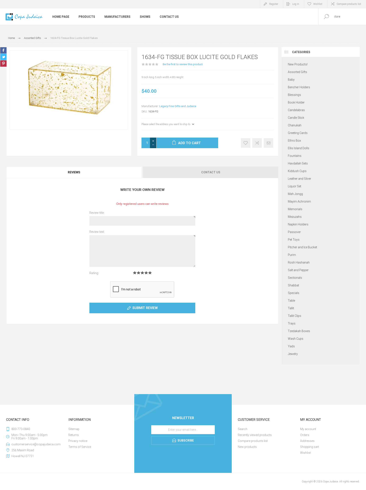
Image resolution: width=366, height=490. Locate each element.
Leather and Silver (299, 178)
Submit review (145, 308)
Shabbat (293, 285)
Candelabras (296, 110)
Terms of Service (79, 447)
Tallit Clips (294, 315)
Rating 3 (142, 272)
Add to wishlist (245, 143)
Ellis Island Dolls (298, 148)
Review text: (97, 231)
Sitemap (73, 429)
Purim (292, 255)
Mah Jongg (295, 194)
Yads (291, 346)
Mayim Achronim (299, 201)
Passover (294, 232)
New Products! (298, 64)
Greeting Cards (298, 133)
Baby (291, 79)
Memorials (295, 209)
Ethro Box (294, 140)
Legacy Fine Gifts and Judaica (177, 106)
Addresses (307, 441)
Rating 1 (135, 272)
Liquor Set (294, 186)
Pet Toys (293, 239)
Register (273, 4)
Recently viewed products (255, 435)
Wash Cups (295, 338)
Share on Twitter (3, 57)
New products (247, 447)
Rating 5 (150, 272)
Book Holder (296, 102)
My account (308, 429)
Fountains (294, 155)
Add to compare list (257, 143)
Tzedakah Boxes (299, 331)
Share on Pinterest (3, 63)
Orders (304, 435)
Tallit (291, 308)
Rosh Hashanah (299, 262)
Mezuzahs (295, 216)
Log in (295, 4)
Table (291, 300)
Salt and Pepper (298, 270)
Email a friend (268, 143)
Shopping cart (309, 447)
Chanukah (294, 125)
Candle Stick (296, 117)
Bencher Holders (299, 87)
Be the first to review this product (183, 64)
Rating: (94, 273)
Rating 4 (146, 272)
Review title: (96, 212)
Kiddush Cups (297, 171)
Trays (291, 323)
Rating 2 (138, 272)
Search (242, 429)
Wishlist (305, 452)
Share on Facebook (3, 50)
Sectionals (295, 277)
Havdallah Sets (298, 163)
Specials (293, 293)
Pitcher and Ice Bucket (302, 247)
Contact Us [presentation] (210, 172)
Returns (73, 435)
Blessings (294, 95)
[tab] (74, 172)
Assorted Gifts (297, 72)
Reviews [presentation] (74, 172)
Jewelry (293, 354)
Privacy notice (77, 441)
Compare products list (349, 4)
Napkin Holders (298, 224)
